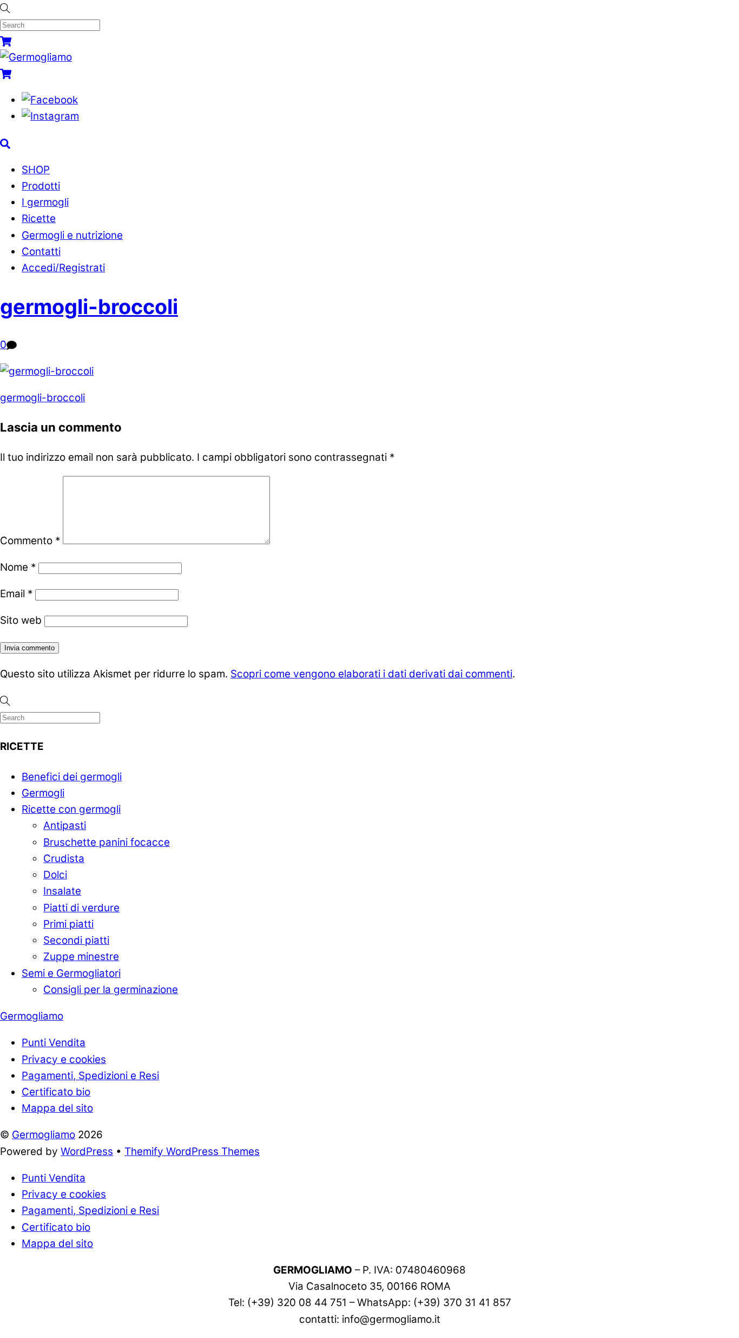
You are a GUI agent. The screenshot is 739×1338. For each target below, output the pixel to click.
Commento (30, 540)
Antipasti (64, 825)
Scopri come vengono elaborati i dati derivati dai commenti (371, 674)
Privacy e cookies (64, 1059)
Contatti (41, 251)
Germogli (43, 793)
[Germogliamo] (36, 57)
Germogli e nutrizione (72, 235)
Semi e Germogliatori (71, 973)
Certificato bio (56, 1092)
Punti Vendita (53, 1042)
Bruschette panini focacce (106, 842)
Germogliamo (43, 1134)
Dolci (55, 875)
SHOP (36, 170)
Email (16, 594)
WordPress (87, 1151)
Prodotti (41, 186)
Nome (18, 567)
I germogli (45, 202)
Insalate (62, 891)
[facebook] (50, 100)
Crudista (63, 858)
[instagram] (50, 116)
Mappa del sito (57, 1108)
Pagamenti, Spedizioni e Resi (90, 1075)
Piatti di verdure (81, 908)
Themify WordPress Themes (192, 1151)
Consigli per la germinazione (110, 989)
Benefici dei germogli (72, 777)
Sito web (21, 620)
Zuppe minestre (81, 956)
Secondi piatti (76, 940)
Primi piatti (68, 924)
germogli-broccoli (89, 306)
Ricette (39, 218)
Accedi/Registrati (63, 268)
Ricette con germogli (71, 809)
